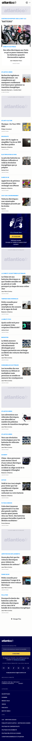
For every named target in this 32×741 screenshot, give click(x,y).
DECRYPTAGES (6, 694)
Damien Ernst (5, 170)
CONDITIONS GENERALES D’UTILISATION (13, 736)
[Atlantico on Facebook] (14, 668)
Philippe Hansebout (6, 129)
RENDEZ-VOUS (6, 700)
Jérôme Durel (5, 330)
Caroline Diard (17, 90)
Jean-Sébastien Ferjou (16, 60)
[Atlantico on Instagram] (23, 668)
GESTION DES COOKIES (24, 723)
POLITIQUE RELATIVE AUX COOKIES (11, 733)
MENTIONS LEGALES (10, 719)
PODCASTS (5, 707)
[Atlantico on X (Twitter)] (9, 668)
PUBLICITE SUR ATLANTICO (9, 723)
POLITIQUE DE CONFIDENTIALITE (11, 726)
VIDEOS (4, 704)
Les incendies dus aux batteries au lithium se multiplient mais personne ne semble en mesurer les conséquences (12, 373)
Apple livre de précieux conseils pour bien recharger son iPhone (10, 183)
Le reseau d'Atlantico (8, 683)
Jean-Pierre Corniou (6, 291)
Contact (20, 683)
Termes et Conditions (19, 659)
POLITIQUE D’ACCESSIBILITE (9, 730)
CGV (3, 719)
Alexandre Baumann (6, 90)
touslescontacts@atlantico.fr (16, 672)
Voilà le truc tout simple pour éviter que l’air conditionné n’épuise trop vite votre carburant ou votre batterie (12, 488)
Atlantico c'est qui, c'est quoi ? (11, 682)
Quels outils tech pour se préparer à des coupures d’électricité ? (10, 325)
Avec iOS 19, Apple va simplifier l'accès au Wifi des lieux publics (11, 142)
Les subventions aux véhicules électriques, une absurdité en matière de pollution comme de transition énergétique (14, 419)
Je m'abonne (16, 236)
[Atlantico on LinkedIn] (18, 668)
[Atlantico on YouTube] (28, 668)
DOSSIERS (4, 697)
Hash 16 (3, 208)
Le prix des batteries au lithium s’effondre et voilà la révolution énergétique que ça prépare (10, 162)
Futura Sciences (5, 523)
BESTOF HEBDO (6, 711)
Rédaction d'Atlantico (7, 147)
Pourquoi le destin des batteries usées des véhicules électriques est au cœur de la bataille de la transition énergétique (16, 603)
